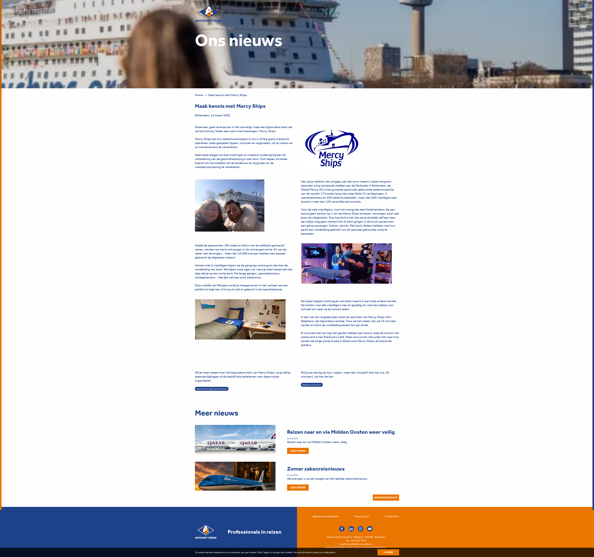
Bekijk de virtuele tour (311, 385)
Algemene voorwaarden (325, 516)
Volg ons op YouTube (369, 528)
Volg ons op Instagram (360, 528)
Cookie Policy (392, 516)
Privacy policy (361, 516)
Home (199, 95)
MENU (575, 6)
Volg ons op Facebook (342, 528)
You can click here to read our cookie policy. (314, 552)
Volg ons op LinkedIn (351, 528)
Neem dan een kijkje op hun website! (211, 389)
